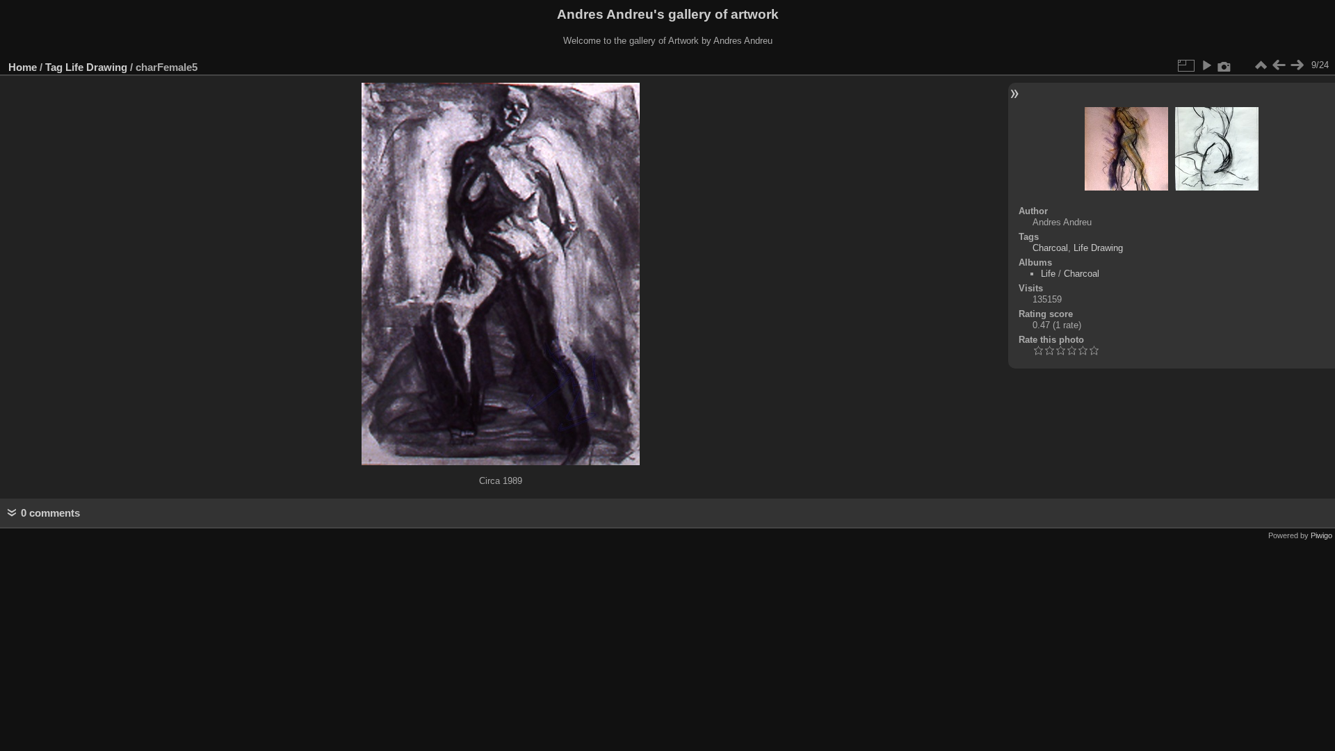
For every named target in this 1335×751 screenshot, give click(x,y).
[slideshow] (1206, 65)
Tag (54, 67)
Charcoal (1050, 248)
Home (22, 67)
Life (1048, 273)
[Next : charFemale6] (1297, 65)
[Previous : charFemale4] (1279, 65)
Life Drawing (96, 67)
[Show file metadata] (1224, 65)
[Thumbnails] (1261, 65)
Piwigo (1321, 535)
